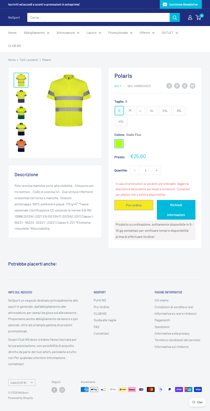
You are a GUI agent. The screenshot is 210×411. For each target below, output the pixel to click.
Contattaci (101, 333)
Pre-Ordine (102, 307)
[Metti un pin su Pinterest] (177, 85)
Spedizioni (162, 327)
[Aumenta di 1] (156, 170)
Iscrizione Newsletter (183, 4)
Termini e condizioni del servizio (177, 340)
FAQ (96, 327)
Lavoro (92, 32)
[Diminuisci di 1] (134, 170)
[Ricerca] (175, 17)
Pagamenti (162, 320)
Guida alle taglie (105, 320)
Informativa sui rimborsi (172, 347)
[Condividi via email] (192, 85)
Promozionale (118, 32)
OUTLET (167, 32)
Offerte (145, 32)
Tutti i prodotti (29, 59)
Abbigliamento (34, 32)
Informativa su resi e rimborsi (175, 313)
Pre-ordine (134, 205)
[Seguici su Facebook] (54, 390)
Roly (117, 86)
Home (12, 32)
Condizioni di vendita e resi (174, 307)
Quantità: (121, 170)
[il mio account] (190, 17)
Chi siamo (162, 300)
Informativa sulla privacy (172, 333)
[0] (198, 17)
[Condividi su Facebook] (169, 85)
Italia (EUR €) (18, 382)
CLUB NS (14, 46)
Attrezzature (66, 32)
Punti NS (100, 300)
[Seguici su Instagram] (62, 390)
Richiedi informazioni (176, 210)
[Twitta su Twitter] (185, 85)
